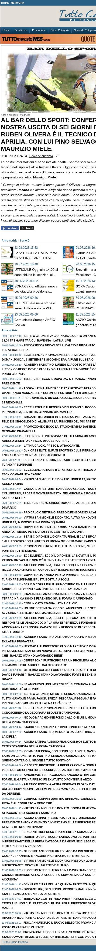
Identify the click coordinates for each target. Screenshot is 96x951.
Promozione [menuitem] (39, 30)
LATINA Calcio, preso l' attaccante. (52, 445)
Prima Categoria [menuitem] (60, 30)
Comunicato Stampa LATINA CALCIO (50, 603)
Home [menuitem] (6, 30)
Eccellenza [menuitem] (21, 30)
